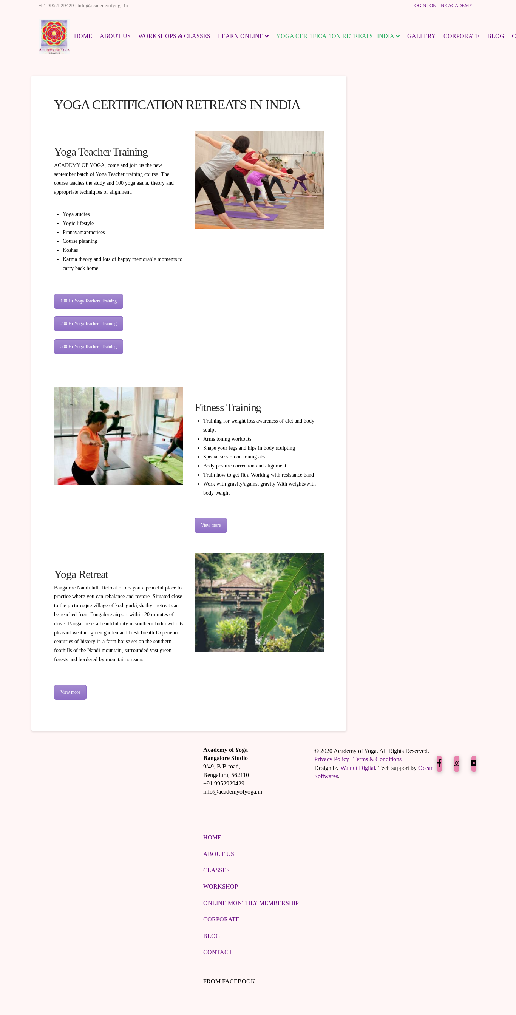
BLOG (211, 936)
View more (211, 525)
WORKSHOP (220, 886)
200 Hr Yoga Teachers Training (88, 323)
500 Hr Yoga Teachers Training (88, 346)
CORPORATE (221, 919)
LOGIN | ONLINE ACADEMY (442, 5)
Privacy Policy (331, 759)
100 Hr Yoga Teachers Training (88, 301)
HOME (212, 837)
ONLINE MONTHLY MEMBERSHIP (251, 903)
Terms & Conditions (377, 759)
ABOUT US (218, 854)
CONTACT (217, 952)
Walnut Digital (357, 768)
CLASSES (216, 870)
